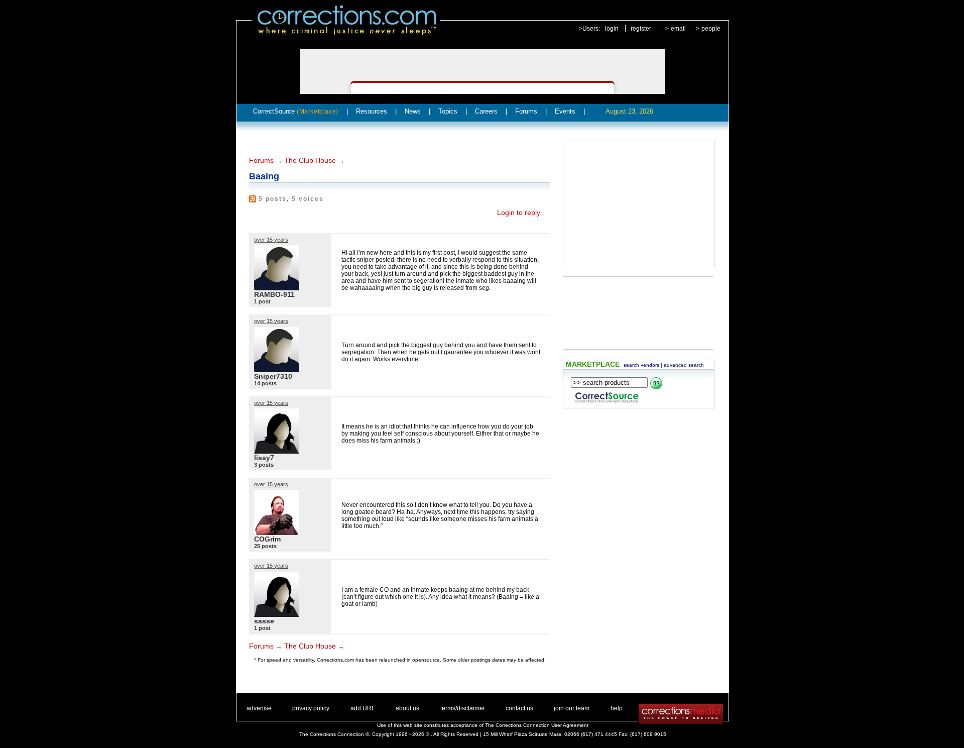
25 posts (265, 546)
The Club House (310, 160)
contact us (519, 708)
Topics (447, 111)
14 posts (265, 383)
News (413, 111)
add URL (362, 708)
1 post (262, 301)
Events (565, 111)
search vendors (641, 365)
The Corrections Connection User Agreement (536, 725)
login (612, 28)
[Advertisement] (638, 204)
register (641, 28)
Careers (486, 111)
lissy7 (264, 458)
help (617, 708)
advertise (259, 708)
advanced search (684, 365)
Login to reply (518, 212)
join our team (571, 708)
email (678, 28)
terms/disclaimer (462, 708)
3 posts (264, 465)
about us (407, 708)
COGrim (267, 539)
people (710, 28)
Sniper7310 (273, 376)
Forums (526, 111)
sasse (264, 621)
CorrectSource (295, 111)
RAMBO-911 (274, 294)
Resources (371, 111)
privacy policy (310, 708)
